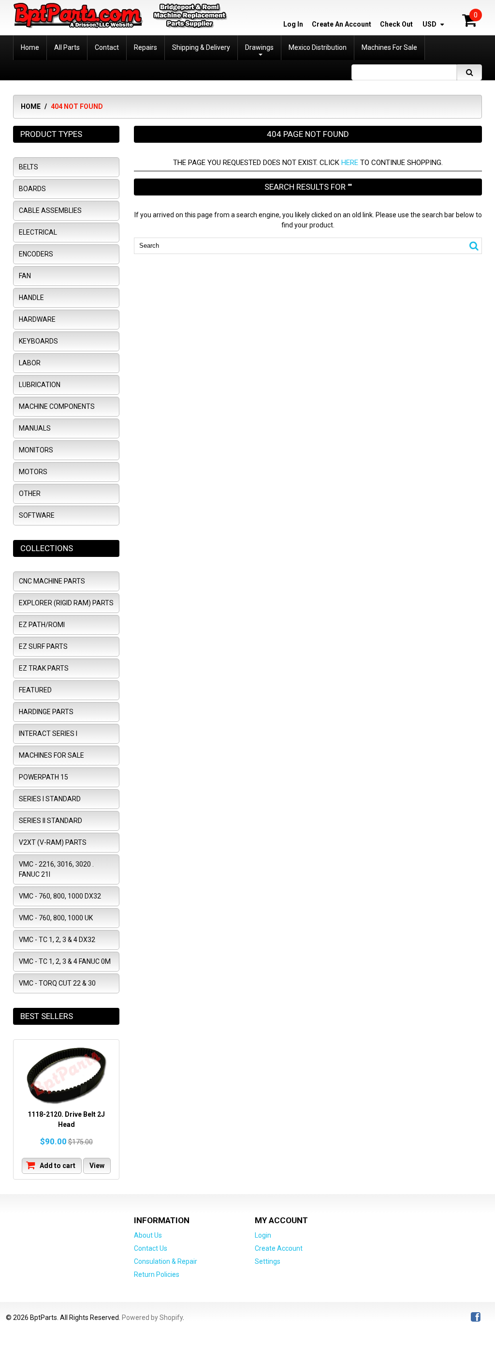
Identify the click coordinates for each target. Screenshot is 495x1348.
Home (31, 106)
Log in (293, 24)
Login (263, 1235)
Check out (396, 24)
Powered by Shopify (152, 1317)
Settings (267, 1261)
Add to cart (56, 1165)
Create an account (341, 24)
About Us (148, 1235)
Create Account (279, 1248)
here (349, 162)
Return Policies (156, 1274)
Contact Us (150, 1248)
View (96, 1165)
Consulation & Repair (165, 1261)
